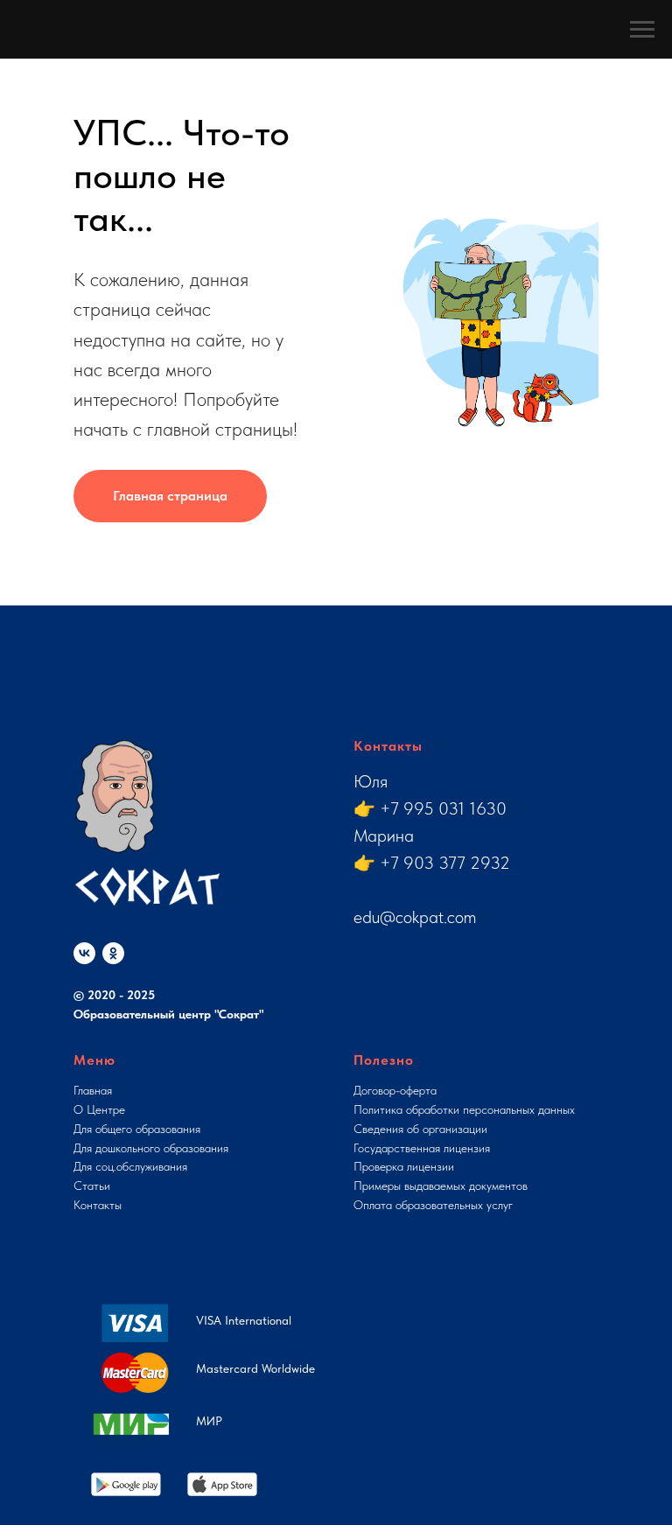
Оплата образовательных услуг (433, 1205)
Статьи (92, 1186)
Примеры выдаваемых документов (441, 1186)
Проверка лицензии (404, 1166)
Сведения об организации (420, 1129)
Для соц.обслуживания (130, 1166)
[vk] (84, 953)
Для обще (98, 1129)
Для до (91, 1148)
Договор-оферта (395, 1090)
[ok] (113, 953)
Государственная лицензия (422, 1148)
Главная (93, 1090)
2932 (490, 862)
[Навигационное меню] (642, 29)
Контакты (98, 1205)
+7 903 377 (425, 862)
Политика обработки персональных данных (464, 1109)
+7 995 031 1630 (443, 808)
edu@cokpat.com (415, 916)
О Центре (99, 1109)
